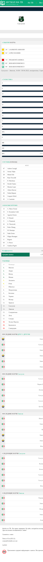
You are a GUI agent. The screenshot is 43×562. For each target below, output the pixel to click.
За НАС (4, 545)
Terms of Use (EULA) (8, 538)
